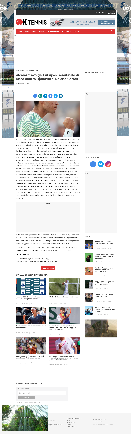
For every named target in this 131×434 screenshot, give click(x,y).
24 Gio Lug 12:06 (58, 303)
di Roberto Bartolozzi (100, 248)
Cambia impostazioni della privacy (103, 424)
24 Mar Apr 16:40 (58, 364)
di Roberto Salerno (100, 301)
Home (69, 420)
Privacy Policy (72, 426)
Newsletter (71, 422)
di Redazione (98, 275)
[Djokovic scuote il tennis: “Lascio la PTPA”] (105, 298)
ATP (20, 31)
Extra (75, 31)
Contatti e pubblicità (74, 418)
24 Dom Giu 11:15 (24, 332)
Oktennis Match (53, 31)
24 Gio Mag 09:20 (25, 362)
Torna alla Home (48, 268)
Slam (34, 31)
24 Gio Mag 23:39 (58, 334)
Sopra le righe (23, 388)
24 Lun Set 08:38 (24, 303)
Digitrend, (18, 303)
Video (41, 31)
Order (69, 424)
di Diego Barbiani (99, 262)
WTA (27, 31)
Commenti (66, 31)
